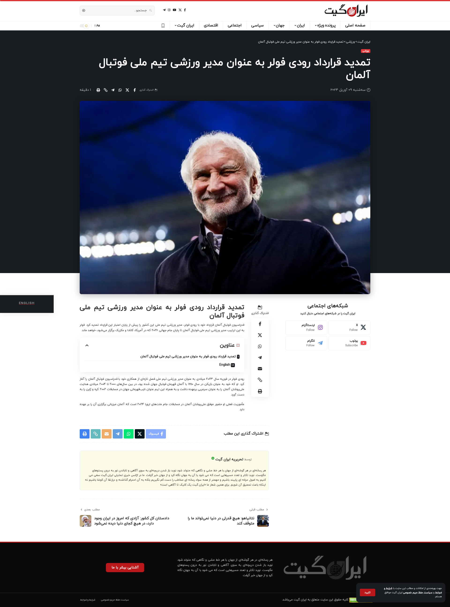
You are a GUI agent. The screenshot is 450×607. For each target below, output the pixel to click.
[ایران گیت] (346, 11)
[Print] (98, 90)
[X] (180, 10)
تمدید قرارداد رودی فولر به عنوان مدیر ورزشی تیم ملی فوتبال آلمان (188, 356)
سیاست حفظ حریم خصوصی (417, 592)
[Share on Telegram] (112, 90)
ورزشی (366, 51)
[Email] (260, 368)
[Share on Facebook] (134, 90)
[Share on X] (127, 90)
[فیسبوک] (185, 10)
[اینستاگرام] (169, 10)
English (224, 365)
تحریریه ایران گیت (229, 459)
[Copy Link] (105, 90)
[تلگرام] (164, 10)
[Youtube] (349, 343)
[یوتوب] (174, 10)
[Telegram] (306, 343)
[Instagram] (306, 327)
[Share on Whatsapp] (120, 90)
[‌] (162, 25)
